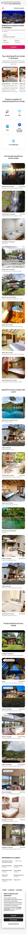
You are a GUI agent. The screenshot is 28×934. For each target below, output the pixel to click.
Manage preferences (13, 924)
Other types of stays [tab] (7, 861)
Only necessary (13, 919)
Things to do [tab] (18, 861)
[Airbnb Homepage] (3, 8)
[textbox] (7, 42)
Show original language (15, 3)
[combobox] (13, 37)
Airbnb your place (19, 8)
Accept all (13, 915)
